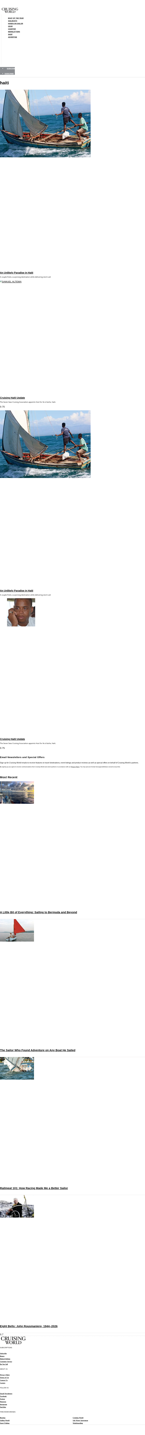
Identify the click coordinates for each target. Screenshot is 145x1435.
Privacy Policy (75, 767)
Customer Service (6, 1361)
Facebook (3, 1396)
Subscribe (3, 1353)
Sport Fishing (4, 1423)
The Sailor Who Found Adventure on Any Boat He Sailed (37, 1050)
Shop (10, 34)
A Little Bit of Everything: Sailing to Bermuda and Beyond (38, 912)
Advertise (12, 37)
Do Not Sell (4, 1364)
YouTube (3, 1407)
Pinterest (3, 1402)
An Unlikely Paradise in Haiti (16, 272)
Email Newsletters (6, 1394)
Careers (2, 1383)
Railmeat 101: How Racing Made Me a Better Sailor (34, 1188)
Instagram (3, 1404)
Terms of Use (4, 1377)
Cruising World (78, 1418)
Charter (12, 29)
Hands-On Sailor (15, 23)
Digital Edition (5, 1359)
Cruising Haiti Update (12, 397)
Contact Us (4, 1380)
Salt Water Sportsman (80, 1420)
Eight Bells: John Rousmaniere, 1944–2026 (29, 1326)
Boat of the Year (16, 18)
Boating (2, 1418)
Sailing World (5, 1420)
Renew (2, 1356)
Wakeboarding (78, 1423)
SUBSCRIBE (11, 68)
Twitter (2, 1399)
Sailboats (12, 21)
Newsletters (14, 32)
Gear (10, 26)
